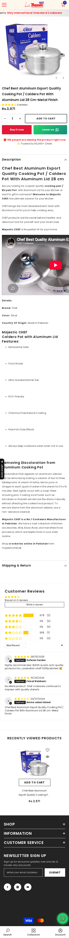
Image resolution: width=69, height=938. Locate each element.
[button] (56, 78)
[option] (34, 49)
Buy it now (17, 129)
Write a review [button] (34, 604)
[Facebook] (7, 887)
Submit (55, 872)
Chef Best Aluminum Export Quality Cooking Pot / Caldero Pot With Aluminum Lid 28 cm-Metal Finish (34, 793)
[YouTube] (27, 887)
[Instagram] (17, 887)
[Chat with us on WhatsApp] (63, 918)
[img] (22, 656)
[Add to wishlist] (47, 750)
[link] (7, 932)
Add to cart (34, 782)
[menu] (4, 4)
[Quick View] (47, 757)
